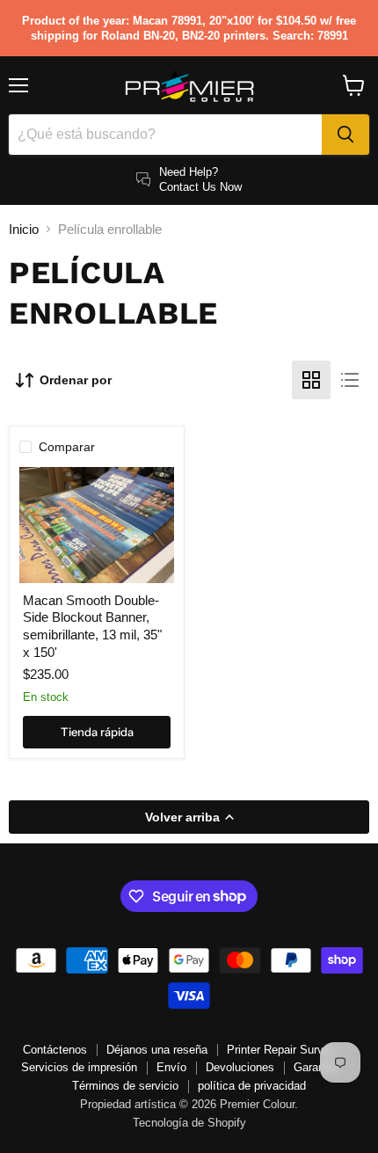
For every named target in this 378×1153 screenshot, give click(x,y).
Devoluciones (240, 1067)
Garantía (316, 1067)
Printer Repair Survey (281, 1049)
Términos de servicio (125, 1085)
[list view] (350, 380)
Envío (171, 1067)
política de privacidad (252, 1085)
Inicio (24, 229)
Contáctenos (55, 1049)
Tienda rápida (97, 732)
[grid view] (311, 380)
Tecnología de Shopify (189, 1122)
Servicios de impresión (79, 1067)
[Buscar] (345, 134)
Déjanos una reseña (156, 1049)
